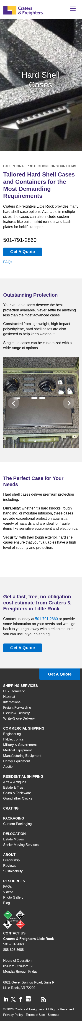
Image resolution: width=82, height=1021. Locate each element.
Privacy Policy (13, 1014)
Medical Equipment (17, 750)
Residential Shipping (23, 776)
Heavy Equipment (16, 761)
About (9, 855)
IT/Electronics (13, 739)
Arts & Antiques (14, 782)
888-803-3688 (13, 949)
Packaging (13, 818)
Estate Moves (13, 839)
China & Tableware (17, 793)
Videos (8, 892)
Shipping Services (20, 686)
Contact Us (14, 933)
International (12, 702)
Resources (14, 881)
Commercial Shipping (23, 728)
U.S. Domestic (14, 691)
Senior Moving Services (21, 845)
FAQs (7, 262)
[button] (72, 10)
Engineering (12, 734)
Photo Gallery (13, 897)
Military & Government (20, 745)
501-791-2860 (19, 240)
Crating (11, 808)
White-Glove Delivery (19, 718)
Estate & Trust (13, 787)
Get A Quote (22, 251)
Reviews (9, 865)
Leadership (11, 860)
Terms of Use (35, 1014)
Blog (6, 903)
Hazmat (9, 696)
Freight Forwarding (17, 707)
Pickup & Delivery (16, 713)
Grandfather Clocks (17, 798)
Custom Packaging (17, 824)
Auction (8, 766)
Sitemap (53, 1014)
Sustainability (13, 871)
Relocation (14, 834)
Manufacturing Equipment (22, 756)
